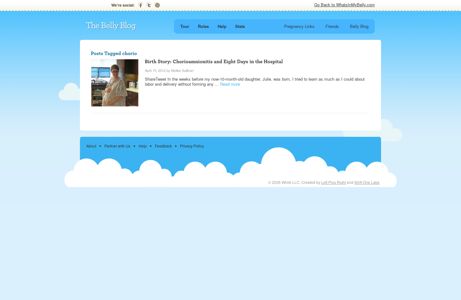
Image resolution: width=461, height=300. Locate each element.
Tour (184, 26)
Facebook (141, 5)
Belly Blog (359, 26)
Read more (230, 84)
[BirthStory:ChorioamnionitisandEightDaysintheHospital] (214, 61)
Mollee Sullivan (182, 70)
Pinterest (157, 5)
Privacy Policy (192, 145)
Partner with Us (117, 145)
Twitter (149, 5)
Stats (240, 26)
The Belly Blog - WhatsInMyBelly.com (111, 26)
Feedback (163, 145)
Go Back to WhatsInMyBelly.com (344, 5)
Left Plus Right (333, 182)
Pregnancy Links (299, 26)
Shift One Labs (366, 182)
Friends (332, 26)
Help (222, 26)
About (91, 145)
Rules (203, 26)
